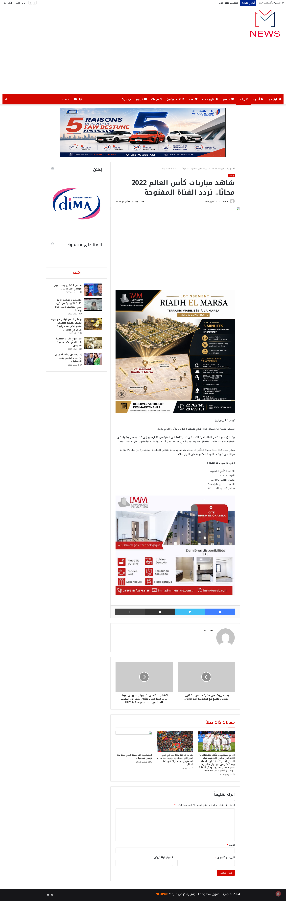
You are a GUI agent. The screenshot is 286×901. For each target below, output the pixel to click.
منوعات (155, 99)
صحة (192, 99)
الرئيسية (273, 99)
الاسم (231, 845)
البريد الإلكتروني (225, 857)
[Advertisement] (143, 69)
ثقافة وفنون (174, 99)
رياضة (242, 99)
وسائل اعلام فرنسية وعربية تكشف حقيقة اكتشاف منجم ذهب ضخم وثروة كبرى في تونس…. (66, 324)
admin (225, 201)
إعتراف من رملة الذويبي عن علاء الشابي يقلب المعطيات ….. (68, 358)
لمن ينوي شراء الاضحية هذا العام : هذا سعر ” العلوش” (69, 342)
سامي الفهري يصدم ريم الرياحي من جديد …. (68, 287)
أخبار (258, 99)
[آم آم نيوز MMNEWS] (265, 24)
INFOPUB (161, 894)
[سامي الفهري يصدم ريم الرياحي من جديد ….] (93, 290)
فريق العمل (20, 3)
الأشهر (77, 272)
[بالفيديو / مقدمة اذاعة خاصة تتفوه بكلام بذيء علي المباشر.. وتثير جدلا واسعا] (93, 304)
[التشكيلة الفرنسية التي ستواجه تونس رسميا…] (134, 741)
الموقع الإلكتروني (163, 857)
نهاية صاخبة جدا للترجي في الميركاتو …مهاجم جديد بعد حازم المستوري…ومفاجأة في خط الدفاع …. (175, 760)
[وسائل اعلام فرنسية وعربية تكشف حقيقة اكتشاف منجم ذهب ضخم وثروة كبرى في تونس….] (93, 324)
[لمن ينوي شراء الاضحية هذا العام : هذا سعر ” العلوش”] (93, 343)
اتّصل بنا (8, 3)
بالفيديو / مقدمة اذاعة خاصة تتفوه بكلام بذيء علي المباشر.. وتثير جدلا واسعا (68, 305)
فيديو (140, 99)
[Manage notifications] (278, 893)
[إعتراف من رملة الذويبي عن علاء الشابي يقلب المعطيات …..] (93, 359)
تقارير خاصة (209, 99)
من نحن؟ (127, 99)
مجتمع (227, 99)
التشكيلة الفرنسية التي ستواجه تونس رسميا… (134, 756)
